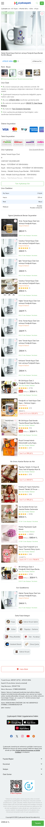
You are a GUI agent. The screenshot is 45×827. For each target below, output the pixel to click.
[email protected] (21, 683)
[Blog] (33, 736)
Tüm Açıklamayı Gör (22, 184)
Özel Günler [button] (7, 774)
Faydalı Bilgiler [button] (8, 759)
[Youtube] (28, 736)
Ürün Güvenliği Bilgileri (36, 150)
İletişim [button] (5, 769)
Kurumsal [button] (6, 764)
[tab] (22, 759)
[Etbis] (16, 787)
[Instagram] (22, 736)
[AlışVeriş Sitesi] (42, 3)
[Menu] (3, 3)
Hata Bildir (23, 669)
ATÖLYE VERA (7, 61)
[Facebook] (11, 736)
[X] (17, 736)
